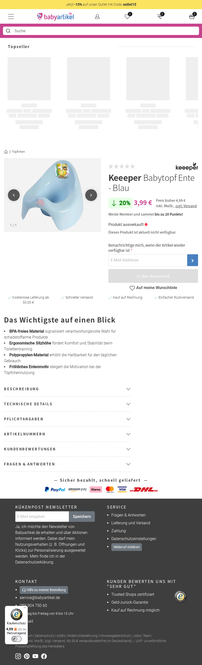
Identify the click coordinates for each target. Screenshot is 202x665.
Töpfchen (18, 151)
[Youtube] (37, 656)
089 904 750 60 (33, 605)
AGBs (60, 636)
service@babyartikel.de (40, 597)
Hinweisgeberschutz (115, 636)
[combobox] (101, 31)
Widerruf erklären (127, 547)
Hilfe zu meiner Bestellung (46, 590)
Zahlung (118, 531)
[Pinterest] (28, 656)
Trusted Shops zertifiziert (132, 594)
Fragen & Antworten (128, 515)
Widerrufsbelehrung (82, 636)
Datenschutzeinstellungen (133, 538)
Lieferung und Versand (130, 523)
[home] (55, 16)
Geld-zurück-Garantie (129, 602)
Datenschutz (44, 636)
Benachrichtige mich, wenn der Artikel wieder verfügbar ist (146, 247)
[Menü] (25, 609)
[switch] (16, 639)
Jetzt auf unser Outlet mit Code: (101, 4)
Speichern (82, 516)
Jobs (137, 636)
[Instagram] (19, 656)
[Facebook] (45, 656)
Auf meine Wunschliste (156, 287)
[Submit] (9, 30)
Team (147, 636)
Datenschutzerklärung (34, 562)
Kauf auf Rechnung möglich (135, 610)
